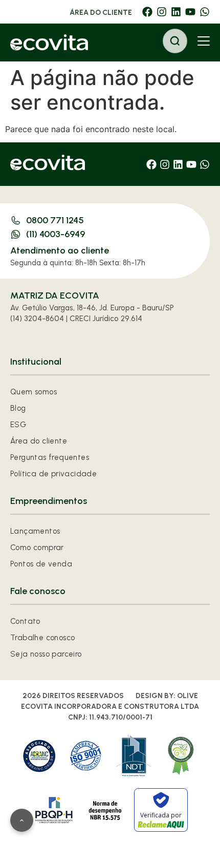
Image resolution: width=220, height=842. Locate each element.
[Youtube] (190, 12)
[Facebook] (147, 12)
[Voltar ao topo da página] (21, 820)
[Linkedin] (176, 12)
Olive (187, 695)
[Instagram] (162, 12)
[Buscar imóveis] (175, 41)
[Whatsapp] (205, 12)
